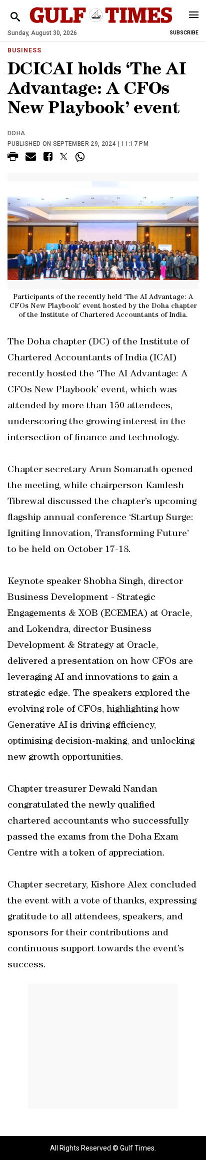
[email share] (31, 158)
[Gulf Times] (101, 24)
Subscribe (184, 32)
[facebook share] (48, 158)
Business (25, 50)
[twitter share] (64, 156)
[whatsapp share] (81, 157)
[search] (15, 17)
